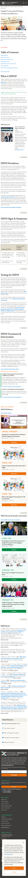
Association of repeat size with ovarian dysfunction (13, 675)
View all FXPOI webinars (6, 413)
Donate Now (14, 786)
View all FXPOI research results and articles (10, 519)
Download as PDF (5, 71)
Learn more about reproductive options (10, 369)
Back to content (4, 639)
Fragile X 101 (3, 817)
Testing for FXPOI (5, 61)
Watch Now (14, 442)
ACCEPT (14, 868)
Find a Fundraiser (4, 801)
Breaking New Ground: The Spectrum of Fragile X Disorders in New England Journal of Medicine (13, 543)
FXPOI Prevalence (5, 57)
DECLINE (14, 872)
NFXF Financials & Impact (6, 805)
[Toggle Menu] (26, 3)
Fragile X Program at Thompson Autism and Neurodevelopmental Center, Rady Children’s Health (13, 604)
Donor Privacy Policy (5, 808)
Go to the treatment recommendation (11, 386)
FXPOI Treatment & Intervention (8, 63)
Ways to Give (4, 799)
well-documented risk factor (7, 197)
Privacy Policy (9, 854)
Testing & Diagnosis (5, 827)
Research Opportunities (6, 825)
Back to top (24, 157)
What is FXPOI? (4, 55)
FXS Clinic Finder (4, 821)
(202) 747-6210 (4, 838)
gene (3, 82)
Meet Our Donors (5, 803)
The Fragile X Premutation (8, 6)
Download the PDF (19, 149)
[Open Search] (23, 3)
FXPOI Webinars (4, 66)
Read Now (14, 550)
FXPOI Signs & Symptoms (7, 59)
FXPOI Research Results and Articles (9, 68)
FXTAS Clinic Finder (5, 823)
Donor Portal (4, 810)
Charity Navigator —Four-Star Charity (7, 791)
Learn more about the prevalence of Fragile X (11, 207)
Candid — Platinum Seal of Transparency (12, 789)
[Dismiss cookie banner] (23, 842)
